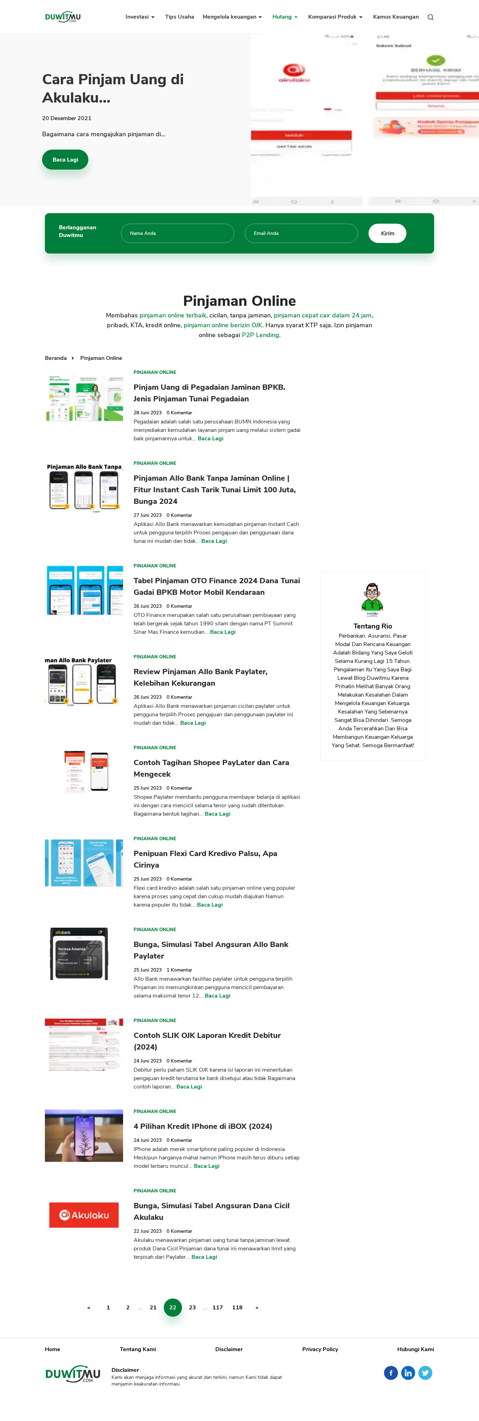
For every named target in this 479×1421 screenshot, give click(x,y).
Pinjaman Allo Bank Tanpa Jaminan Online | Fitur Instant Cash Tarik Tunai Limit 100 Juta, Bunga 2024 (215, 490)
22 (172, 1307)
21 (153, 1307)
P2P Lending (260, 335)
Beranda (56, 358)
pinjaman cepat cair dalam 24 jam (323, 315)
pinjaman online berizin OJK (223, 325)
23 (192, 1307)
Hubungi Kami (415, 1349)
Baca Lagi (65, 160)
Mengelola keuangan (230, 17)
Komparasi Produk (333, 17)
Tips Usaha (179, 17)
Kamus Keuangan (396, 17)
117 (217, 1307)
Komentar (179, 412)
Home (52, 1349)
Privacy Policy (320, 1349)
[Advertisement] (372, 455)
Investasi (138, 17)
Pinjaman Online (101, 358)
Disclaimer (229, 1349)
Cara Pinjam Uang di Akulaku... (113, 89)
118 (237, 1307)
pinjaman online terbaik (173, 315)
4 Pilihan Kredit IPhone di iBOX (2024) (203, 1126)
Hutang (282, 17)
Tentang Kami (138, 1349)
